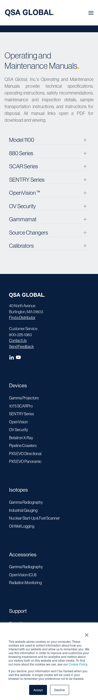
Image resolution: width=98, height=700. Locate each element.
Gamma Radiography (26, 502)
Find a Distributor (22, 317)
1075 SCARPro (21, 405)
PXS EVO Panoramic (25, 461)
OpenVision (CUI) (22, 574)
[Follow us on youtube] (19, 358)
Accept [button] (38, 690)
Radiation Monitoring (25, 582)
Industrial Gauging (23, 510)
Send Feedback (21, 346)
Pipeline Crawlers (23, 445)
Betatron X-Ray (21, 437)
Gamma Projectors (24, 397)
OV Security (18, 429)
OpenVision (18, 421)
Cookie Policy (78, 664)
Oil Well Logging (21, 526)
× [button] (86, 633)
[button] (90, 12)
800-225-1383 (20, 334)
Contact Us (18, 340)
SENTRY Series (21, 413)
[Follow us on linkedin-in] (12, 358)
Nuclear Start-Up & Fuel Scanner (34, 518)
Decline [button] (59, 690)
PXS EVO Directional (25, 453)
